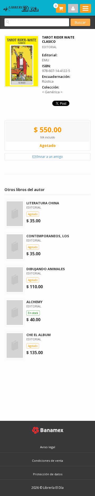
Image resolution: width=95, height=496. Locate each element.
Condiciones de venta (47, 461)
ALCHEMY (34, 301)
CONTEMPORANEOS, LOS (47, 236)
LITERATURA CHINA (42, 203)
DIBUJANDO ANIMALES (45, 268)
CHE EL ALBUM (38, 334)
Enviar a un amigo (49, 156)
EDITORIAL (49, 47)
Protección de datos (47, 474)
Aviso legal (47, 447)
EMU (45, 60)
